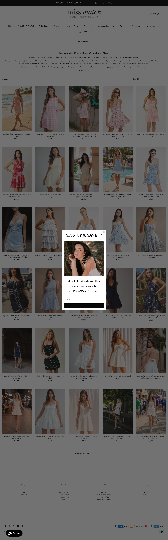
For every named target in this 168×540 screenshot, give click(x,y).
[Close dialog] (104, 232)
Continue (84, 306)
